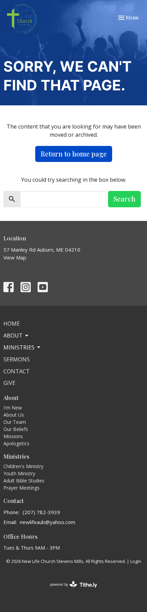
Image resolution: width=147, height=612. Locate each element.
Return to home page (74, 153)
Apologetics (16, 443)
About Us (13, 415)
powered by (70, 590)
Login (135, 561)
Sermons (16, 359)
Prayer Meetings (21, 487)
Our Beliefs (15, 429)
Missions (13, 436)
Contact (16, 371)
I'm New (12, 407)
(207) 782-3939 (41, 512)
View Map (14, 257)
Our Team (14, 422)
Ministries (16, 456)
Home (11, 323)
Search (124, 198)
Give (9, 383)
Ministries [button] (19, 347)
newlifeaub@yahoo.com (47, 522)
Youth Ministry (19, 473)
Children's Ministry (23, 466)
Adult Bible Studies (23, 480)
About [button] (13, 335)
